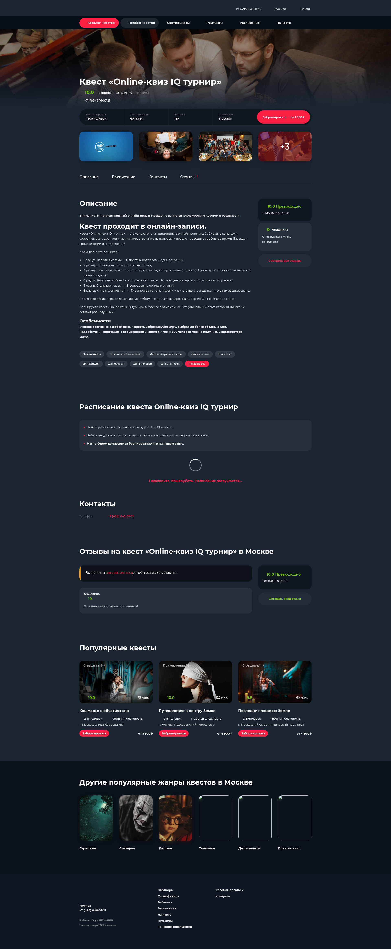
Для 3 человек (142, 363)
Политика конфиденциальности (175, 924)
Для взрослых (200, 354)
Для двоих (225, 354)
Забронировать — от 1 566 (283, 117)
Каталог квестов (101, 23)
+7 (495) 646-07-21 (97, 100)
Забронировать (94, 733)
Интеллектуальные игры (166, 354)
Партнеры (166, 890)
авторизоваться (119, 573)
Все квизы (141, 93)
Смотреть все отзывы (284, 261)
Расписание (250, 23)
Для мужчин (116, 363)
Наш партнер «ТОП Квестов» (97, 925)
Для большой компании (125, 354)
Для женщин (91, 363)
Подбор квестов (141, 23)
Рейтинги (214, 23)
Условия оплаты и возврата (230, 893)
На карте (284, 23)
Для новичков (92, 354)
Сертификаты (178, 23)
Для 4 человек (170, 363)
